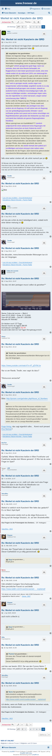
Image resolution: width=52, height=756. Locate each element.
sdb (8, 468)
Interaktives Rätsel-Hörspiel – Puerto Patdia (17, 200)
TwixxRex (5, 493)
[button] (18, 27)
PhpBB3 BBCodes (26, 753)
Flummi (9, 535)
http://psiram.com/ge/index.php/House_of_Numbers (27, 399)
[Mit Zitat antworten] (44, 33)
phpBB (12, 751)
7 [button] (33, 27)
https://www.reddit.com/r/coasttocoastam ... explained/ (23, 589)
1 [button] (25, 27)
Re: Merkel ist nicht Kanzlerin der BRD (23, 39)
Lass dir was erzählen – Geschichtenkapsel (17, 198)
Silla (3, 637)
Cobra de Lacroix (12, 271)
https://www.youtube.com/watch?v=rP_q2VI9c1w (21, 365)
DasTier (4, 442)
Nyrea (10, 559)
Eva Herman (7, 429)
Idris (8, 31)
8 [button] (36, 27)
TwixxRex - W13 (7, 529)
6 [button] (30, 27)
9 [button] (39, 27)
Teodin (9, 176)
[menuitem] (7, 8)
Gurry (3, 336)
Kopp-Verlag (6, 426)
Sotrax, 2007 (26, 596)
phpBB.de (35, 754)
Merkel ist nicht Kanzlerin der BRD (22, 18)
